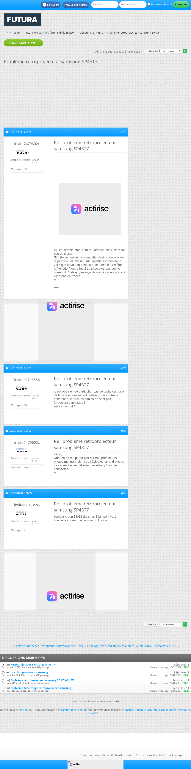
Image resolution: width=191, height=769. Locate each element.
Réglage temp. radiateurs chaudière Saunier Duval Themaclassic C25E (133, 646)
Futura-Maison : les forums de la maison (50, 32)
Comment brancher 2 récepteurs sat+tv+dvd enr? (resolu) (50, 646)
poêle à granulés (179, 710)
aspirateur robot (157, 710)
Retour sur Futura (75, 4)
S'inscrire (51, 5)
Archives (95, 755)
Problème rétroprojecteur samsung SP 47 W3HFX (42, 680)
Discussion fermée (23, 43)
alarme (94, 713)
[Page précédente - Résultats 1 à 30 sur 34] (179, 51)
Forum (16, 32)
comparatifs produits (74, 710)
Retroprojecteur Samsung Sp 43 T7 (33, 664)
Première (169, 51)
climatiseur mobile (134, 710)
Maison (23, 710)
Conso (105, 755)
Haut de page (174, 755)
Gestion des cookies (122, 755)
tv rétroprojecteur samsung (30, 672)
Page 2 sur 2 (154, 51)
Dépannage (87, 32)
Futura (84, 755)
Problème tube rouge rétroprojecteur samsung (41, 688)
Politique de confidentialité (150, 755)
